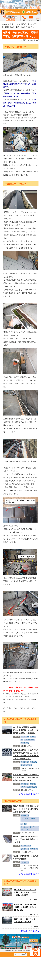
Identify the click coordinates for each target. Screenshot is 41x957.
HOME (4, 24)
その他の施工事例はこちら (29, 794)
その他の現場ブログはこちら (28, 931)
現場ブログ (14, 24)
